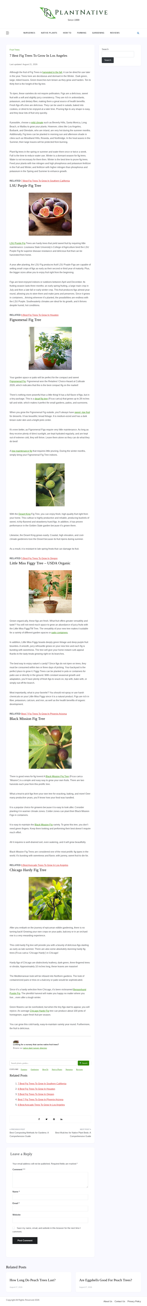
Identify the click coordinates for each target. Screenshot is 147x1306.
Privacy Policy (134, 1301)
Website (16, 1214)
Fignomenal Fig (18, 381)
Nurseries (29, 33)
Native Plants (49, 33)
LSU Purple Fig (17, 243)
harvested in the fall (52, 72)
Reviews (115, 33)
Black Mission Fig (44, 824)
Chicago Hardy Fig (39, 1011)
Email (16, 1203)
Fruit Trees (15, 50)
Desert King (25, 514)
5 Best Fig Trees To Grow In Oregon (39, 558)
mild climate (37, 122)
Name (16, 1191)
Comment (18, 1169)
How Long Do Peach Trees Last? (33, 1280)
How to (67, 33)
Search (105, 49)
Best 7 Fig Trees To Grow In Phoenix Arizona (44, 714)
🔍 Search (83, 1063)
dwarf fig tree (41, 398)
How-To (45, 1069)
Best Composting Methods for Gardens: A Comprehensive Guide (29, 1134)
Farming (81, 33)
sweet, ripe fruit (82, 412)
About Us (108, 1301)
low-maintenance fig (22, 451)
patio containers (59, 632)
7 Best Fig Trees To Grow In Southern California (45, 181)
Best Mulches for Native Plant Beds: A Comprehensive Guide (73, 1134)
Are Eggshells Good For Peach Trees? (105, 1280)
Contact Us (120, 1301)
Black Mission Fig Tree (57, 776)
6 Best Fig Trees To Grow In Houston (40, 315)
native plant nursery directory (35, 1048)
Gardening (98, 33)
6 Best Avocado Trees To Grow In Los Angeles (44, 865)
